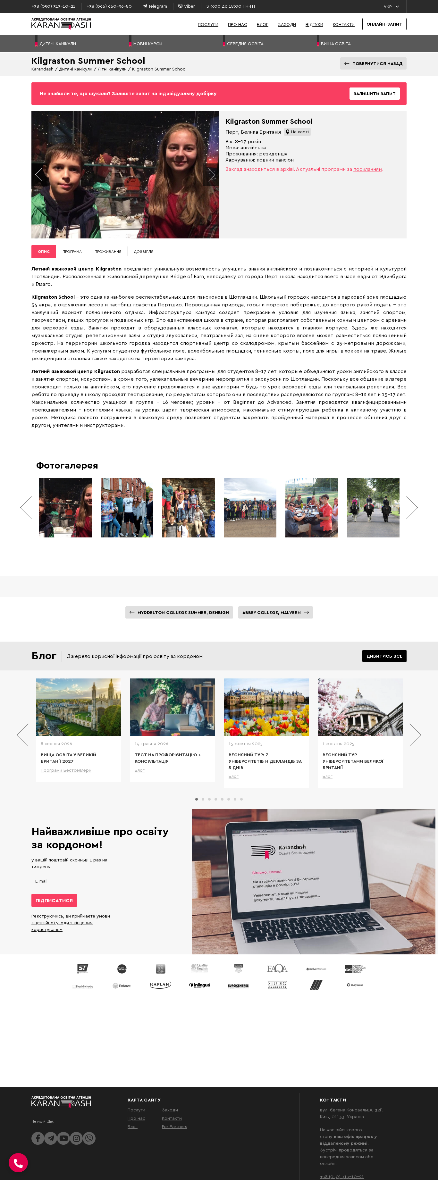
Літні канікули (112, 68)
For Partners (174, 1126)
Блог (262, 24)
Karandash (42, 68)
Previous (39, 174)
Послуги (208, 24)
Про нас (237, 24)
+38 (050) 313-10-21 (342, 1176)
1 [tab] (196, 799)
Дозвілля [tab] (143, 251)
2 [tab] (203, 799)
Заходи (287, 24)
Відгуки (314, 24)
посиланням (367, 169)
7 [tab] (235, 799)
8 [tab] (241, 799)
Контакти (344, 24)
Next (211, 174)
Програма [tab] (72, 251)
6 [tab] (228, 799)
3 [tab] (209, 799)
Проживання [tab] (108, 251)
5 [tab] (222, 799)
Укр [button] (388, 6)
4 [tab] (216, 799)
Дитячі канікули (75, 68)
